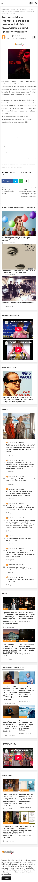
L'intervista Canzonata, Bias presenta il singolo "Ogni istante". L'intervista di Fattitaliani (26, 725)
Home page (6, 9)
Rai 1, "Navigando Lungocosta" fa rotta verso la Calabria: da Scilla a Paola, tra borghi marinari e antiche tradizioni (20, 507)
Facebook (8, 181)
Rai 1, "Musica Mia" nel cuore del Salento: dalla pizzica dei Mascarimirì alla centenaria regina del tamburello (20, 493)
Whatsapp (21, 181)
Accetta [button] (6, 878)
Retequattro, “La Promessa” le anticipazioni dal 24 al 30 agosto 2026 (19, 568)
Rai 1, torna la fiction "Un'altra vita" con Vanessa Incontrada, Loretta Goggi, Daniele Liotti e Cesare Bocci (20, 448)
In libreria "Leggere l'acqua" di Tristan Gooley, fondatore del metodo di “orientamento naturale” (26, 798)
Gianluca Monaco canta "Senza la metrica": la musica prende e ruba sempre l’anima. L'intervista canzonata (26, 692)
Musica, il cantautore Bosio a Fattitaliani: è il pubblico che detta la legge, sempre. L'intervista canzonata (10, 726)
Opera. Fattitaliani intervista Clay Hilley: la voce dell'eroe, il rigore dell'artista (27, 615)
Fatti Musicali (26, 172)
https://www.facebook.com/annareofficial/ (15, 116)
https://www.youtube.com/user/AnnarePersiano (17, 119)
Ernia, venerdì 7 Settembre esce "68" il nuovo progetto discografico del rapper (18, 271)
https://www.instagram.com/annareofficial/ (15, 122)
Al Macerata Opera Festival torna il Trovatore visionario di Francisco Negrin (27, 647)
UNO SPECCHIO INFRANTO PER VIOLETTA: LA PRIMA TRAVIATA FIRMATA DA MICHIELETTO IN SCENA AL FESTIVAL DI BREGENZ (10, 650)
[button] (36, 3)
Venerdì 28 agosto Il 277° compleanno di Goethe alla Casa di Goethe (20, 480)
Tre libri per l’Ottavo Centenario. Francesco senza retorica (26, 829)
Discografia (14, 172)
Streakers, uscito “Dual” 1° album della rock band (18, 303)
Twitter (15, 181)
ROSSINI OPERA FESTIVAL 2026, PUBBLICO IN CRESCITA (20, 580)
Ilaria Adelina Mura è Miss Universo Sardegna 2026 (18, 539)
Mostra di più (31, 208)
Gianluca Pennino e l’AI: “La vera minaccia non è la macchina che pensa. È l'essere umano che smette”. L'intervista (10, 799)
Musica (13, 9)
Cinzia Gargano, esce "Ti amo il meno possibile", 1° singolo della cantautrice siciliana (16, 239)
